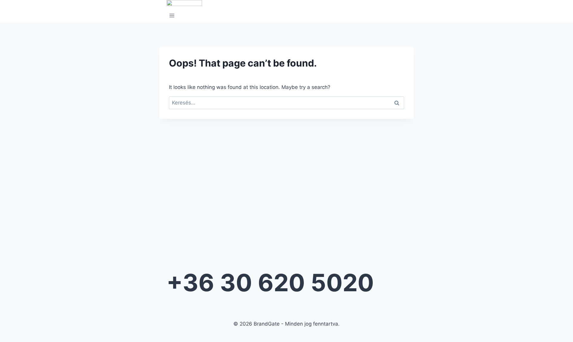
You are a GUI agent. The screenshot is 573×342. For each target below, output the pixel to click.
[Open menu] (172, 16)
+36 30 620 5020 (270, 282)
